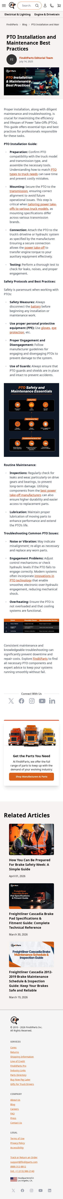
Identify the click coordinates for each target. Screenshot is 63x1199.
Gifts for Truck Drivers (22, 1084)
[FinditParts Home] (12, 5)
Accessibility (17, 1147)
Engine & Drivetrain (47, 14)
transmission (19, 191)
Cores (13, 1047)
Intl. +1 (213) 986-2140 (22, 1171)
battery (36, 306)
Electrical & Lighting (18, 14)
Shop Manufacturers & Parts (31, 776)
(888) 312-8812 (18, 1166)
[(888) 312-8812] (51, 5)
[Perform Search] (37, 6)
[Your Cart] (59, 5)
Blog (12, 1104)
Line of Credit (17, 1061)
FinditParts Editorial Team (36, 58)
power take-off (35, 248)
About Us (15, 1099)
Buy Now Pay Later (20, 1079)
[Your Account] (45, 5)
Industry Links (18, 1070)
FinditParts (40, 659)
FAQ (12, 1113)
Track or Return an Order (23, 1157)
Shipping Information (22, 1056)
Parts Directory (18, 1075)
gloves (45, 328)
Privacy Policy (17, 1143)
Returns (14, 1052)
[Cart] (59, 5)
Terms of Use (17, 1138)
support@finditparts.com (23, 1162)
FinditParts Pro (18, 1065)
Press (13, 1118)
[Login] (45, 5)
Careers (14, 1109)
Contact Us (16, 1122)
